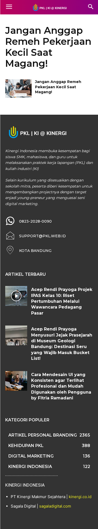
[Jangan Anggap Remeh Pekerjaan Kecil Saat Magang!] (18, 88)
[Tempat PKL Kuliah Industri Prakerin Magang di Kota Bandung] (49, 7)
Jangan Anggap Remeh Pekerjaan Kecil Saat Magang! (58, 86)
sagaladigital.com (55, 506)
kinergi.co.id (80, 496)
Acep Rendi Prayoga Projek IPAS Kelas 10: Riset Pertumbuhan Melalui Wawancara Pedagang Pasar (61, 301)
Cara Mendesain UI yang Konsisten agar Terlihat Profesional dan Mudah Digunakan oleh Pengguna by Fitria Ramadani (61, 386)
